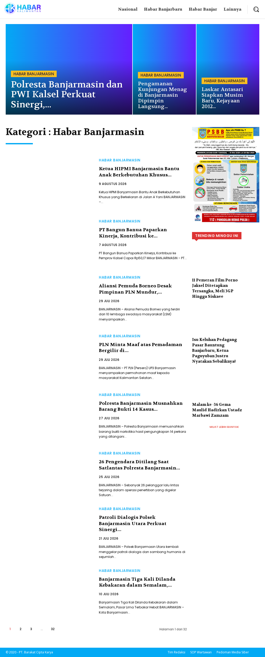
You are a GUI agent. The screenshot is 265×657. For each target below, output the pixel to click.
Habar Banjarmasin (33, 74)
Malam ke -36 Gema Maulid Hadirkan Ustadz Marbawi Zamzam (217, 410)
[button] (256, 9)
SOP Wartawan (201, 652)
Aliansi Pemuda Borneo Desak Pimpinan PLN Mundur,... (135, 289)
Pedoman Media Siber (233, 652)
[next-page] (64, 629)
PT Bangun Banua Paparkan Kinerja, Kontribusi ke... (133, 233)
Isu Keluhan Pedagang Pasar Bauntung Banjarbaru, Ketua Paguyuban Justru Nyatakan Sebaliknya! (214, 350)
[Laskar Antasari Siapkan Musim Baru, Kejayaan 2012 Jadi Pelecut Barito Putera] (228, 69)
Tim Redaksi (176, 652)
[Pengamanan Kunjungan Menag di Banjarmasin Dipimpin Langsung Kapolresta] (164, 69)
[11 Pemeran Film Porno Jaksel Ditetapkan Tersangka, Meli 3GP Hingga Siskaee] (225, 266)
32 (53, 629)
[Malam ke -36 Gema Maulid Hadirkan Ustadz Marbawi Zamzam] (225, 391)
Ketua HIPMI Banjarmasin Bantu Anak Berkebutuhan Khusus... (139, 172)
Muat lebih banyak (224, 427)
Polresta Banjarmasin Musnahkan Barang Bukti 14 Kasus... (141, 406)
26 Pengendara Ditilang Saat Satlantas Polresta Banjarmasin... (139, 465)
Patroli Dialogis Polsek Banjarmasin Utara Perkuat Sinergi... (132, 523)
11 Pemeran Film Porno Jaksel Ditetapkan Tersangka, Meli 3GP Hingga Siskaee (215, 288)
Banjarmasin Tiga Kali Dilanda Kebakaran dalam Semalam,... (137, 582)
